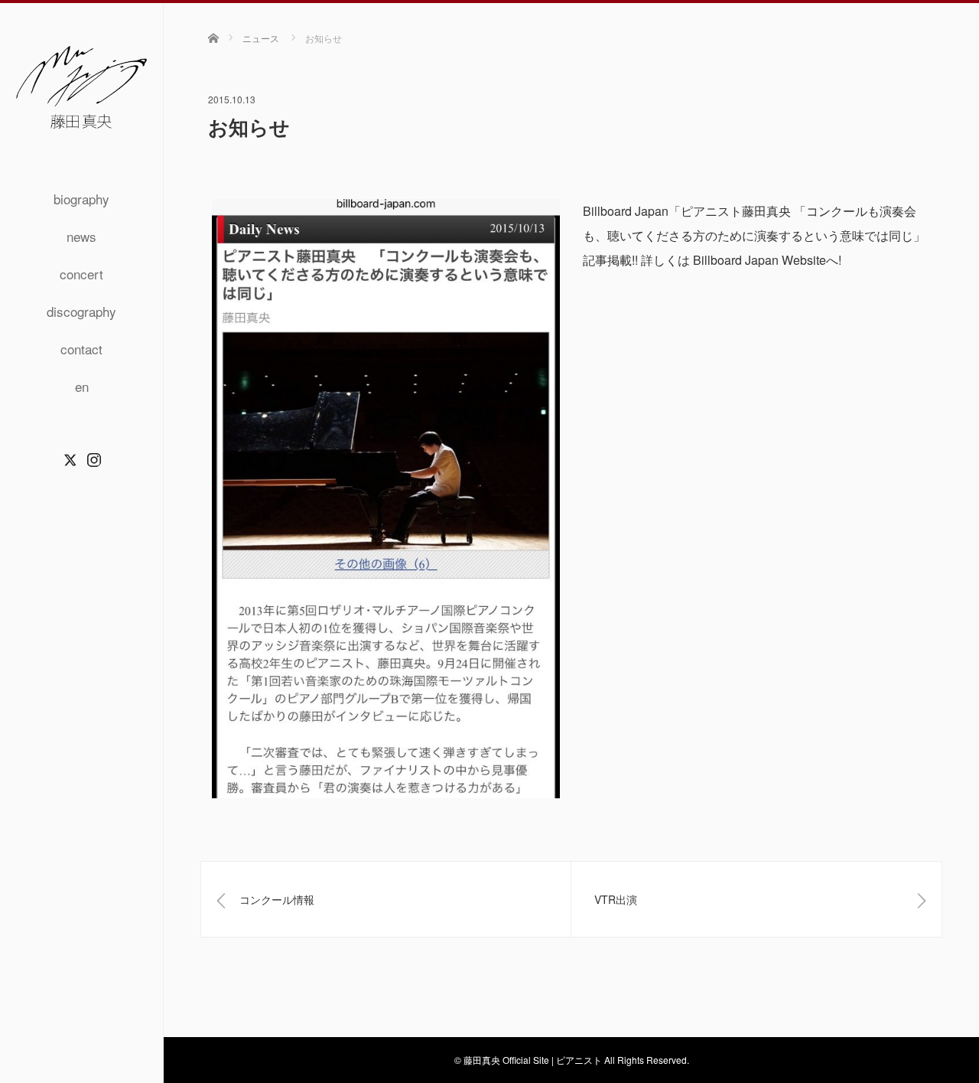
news (81, 236)
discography (81, 311)
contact (81, 348)
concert (81, 273)
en (82, 386)
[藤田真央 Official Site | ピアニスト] (81, 127)
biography (81, 198)
